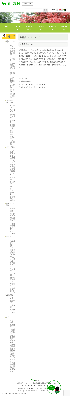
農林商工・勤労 (10, 204)
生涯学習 (9, 295)
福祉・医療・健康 (9, 101)
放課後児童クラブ (12, 279)
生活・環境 (10, 147)
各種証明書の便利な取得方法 (12, 67)
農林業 (12, 208)
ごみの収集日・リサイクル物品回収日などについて (12, 156)
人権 (11, 298)
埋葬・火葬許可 (12, 59)
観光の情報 (64, 28)
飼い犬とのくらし (12, 188)
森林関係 (12, 90)
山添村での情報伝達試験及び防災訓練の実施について (12, 351)
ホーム (5, 26)
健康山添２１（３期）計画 (12, 140)
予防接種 (12, 270)
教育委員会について (12, 290)
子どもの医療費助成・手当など (12, 243)
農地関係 (12, 86)
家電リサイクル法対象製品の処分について (12, 170)
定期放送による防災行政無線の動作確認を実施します (12, 365)
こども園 (12, 274)
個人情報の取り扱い (31, 390)
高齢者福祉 (12, 110)
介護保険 (12, 121)
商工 (11, 211)
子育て (8, 237)
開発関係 (12, 74)
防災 (8, 317)
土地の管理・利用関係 (12, 79)
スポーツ (12, 313)
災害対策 (12, 325)
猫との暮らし (12, 193)
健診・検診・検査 (12, 132)
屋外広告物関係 (12, 95)
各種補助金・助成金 (12, 198)
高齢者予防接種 (12, 116)
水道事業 (12, 178)
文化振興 (12, 306)
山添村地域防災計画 (12, 331)
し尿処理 (12, 183)
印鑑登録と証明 (12, 53)
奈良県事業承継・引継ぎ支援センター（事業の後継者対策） (12, 221)
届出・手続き (10, 42)
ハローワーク (12, 232)
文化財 (12, 310)
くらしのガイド (29, 28)
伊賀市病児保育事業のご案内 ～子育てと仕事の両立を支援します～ (12, 257)
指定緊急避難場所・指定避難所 (12, 338)
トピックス (17, 28)
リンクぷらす (12, 106)
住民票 (12, 48)
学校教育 (12, 285)
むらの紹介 (41, 28)
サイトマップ (18, 390)
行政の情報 (52, 28)
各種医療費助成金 (12, 126)
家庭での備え (12, 321)
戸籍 (11, 46)
